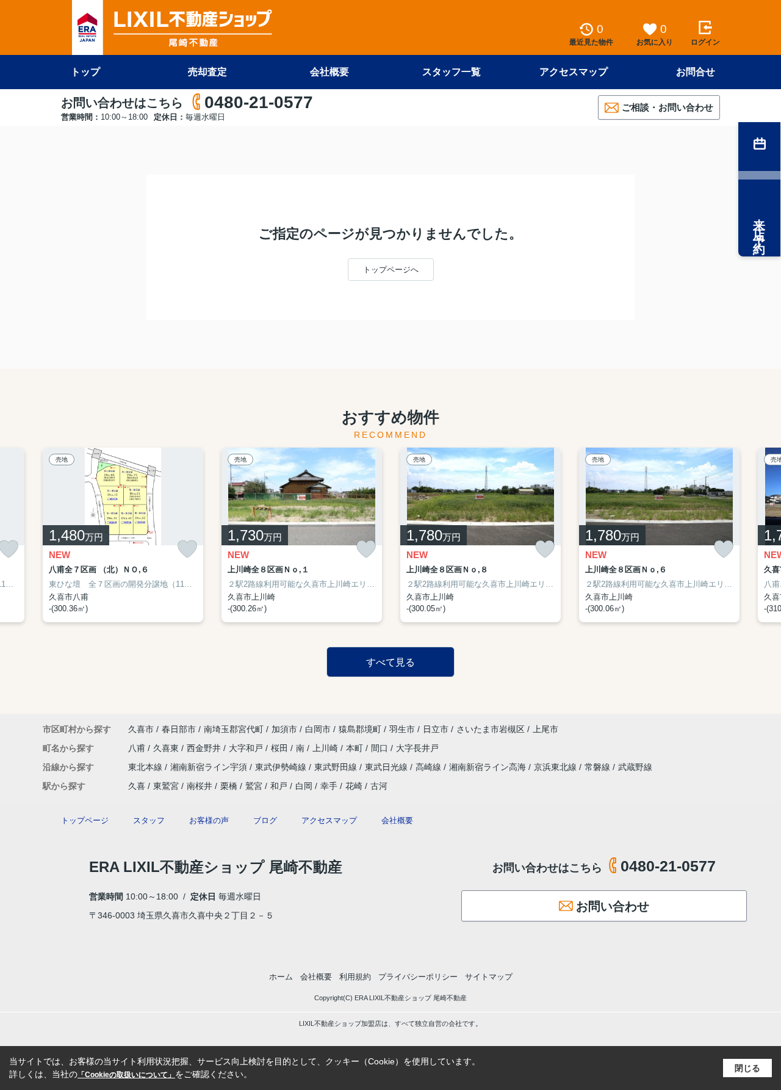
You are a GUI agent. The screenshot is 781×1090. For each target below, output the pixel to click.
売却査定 (207, 72)
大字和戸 (247, 748)
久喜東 (167, 748)
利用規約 (355, 976)
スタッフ (149, 820)
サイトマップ (489, 976)
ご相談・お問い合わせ (667, 107)
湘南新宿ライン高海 (488, 767)
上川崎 (326, 748)
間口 (380, 748)
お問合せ (695, 72)
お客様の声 (209, 820)
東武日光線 (387, 767)
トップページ (85, 820)
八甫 (138, 748)
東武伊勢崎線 (282, 767)
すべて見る (390, 662)
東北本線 (146, 767)
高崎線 (430, 767)
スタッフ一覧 (451, 72)
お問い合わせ (612, 906)
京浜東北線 (556, 767)
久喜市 (141, 729)
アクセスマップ (573, 72)
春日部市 (179, 729)
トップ (85, 72)
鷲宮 (253, 786)
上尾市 (545, 729)
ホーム (281, 976)
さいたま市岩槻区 (490, 729)
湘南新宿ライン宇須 (210, 767)
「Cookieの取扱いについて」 (126, 1074)
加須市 (284, 729)
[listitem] (123, 535)
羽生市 (402, 729)
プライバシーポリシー (418, 976)
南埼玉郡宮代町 (234, 729)
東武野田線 (336, 767)
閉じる (747, 1068)
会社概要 (329, 72)
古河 (378, 786)
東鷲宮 (166, 786)
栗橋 (228, 786)
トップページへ (391, 269)
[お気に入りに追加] (187, 548)
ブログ (265, 820)
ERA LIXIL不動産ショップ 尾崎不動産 (215, 867)
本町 (355, 748)
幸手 (328, 786)
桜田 (280, 748)
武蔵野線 (635, 767)
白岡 (303, 786)
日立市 (435, 729)
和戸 (278, 786)
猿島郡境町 (360, 729)
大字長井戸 (417, 748)
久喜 (136, 786)
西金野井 (205, 748)
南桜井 (199, 786)
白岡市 (318, 729)
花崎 (353, 786)
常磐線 (599, 767)
